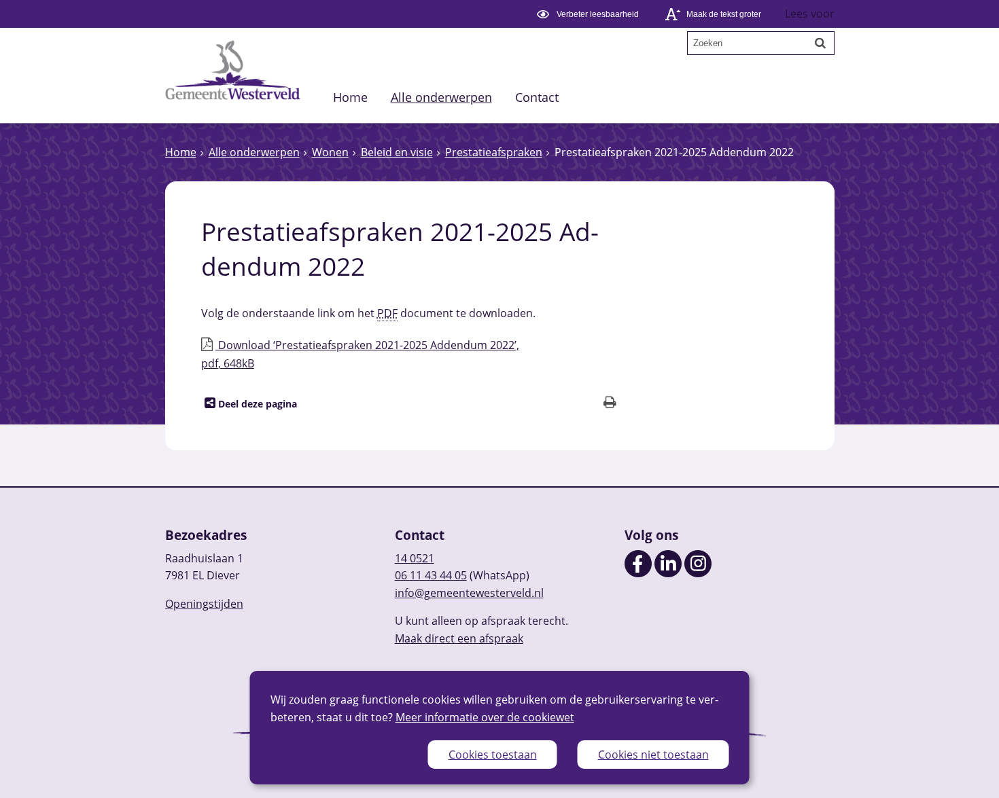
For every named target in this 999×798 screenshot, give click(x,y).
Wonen (330, 152)
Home (350, 96)
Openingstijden (204, 603)
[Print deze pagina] (609, 403)
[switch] (589, 14)
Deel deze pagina (256, 403)
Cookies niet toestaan (653, 754)
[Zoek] (820, 42)
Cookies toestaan (493, 754)
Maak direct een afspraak (459, 638)
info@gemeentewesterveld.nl (469, 592)
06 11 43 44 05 (431, 575)
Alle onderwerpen (441, 96)
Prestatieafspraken (493, 152)
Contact (537, 96)
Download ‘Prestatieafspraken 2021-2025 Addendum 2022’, (360, 354)
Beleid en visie (397, 152)
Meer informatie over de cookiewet (485, 717)
